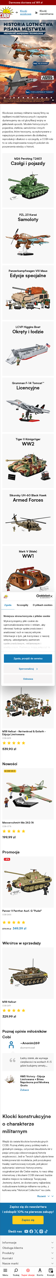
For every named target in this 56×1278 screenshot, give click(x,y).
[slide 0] (4, 97)
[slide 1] (9, 97)
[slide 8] (42, 97)
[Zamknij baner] (51, 596)
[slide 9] (46, 97)
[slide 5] (28, 97)
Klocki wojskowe (25, 12)
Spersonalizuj (26, 668)
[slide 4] (23, 97)
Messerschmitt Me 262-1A (18, 822)
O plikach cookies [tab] (42, 605)
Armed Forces (28, 500)
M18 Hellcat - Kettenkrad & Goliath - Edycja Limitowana (24, 733)
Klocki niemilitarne (46, 12)
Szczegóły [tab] (22, 605)
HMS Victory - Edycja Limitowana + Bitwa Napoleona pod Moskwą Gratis (34, 1081)
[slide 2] (14, 97)
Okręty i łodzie (28, 331)
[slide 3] (18, 97)
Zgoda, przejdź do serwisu (28, 658)
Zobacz (24, 1089)
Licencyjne (28, 387)
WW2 (28, 444)
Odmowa (28, 679)
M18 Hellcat (9, 1001)
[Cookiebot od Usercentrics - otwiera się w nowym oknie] (37, 596)
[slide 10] (51, 97)
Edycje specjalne (28, 275)
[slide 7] (37, 97)
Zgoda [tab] (7, 605)
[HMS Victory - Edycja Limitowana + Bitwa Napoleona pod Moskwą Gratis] (9, 1079)
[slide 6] (32, 97)
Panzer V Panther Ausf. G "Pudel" (22, 910)
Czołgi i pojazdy (28, 163)
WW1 (28, 556)
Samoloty (28, 219)
